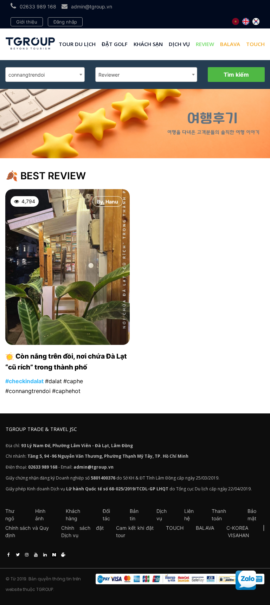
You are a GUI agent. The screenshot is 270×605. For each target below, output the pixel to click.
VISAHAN (238, 535)
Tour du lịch (77, 43)
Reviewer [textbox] (109, 75)
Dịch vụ (179, 43)
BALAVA (230, 43)
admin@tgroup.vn (91, 6)
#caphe (73, 381)
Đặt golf (115, 43)
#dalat (53, 381)
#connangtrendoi (28, 390)
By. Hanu (107, 202)
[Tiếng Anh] (245, 21)
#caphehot (66, 390)
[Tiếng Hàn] (255, 21)
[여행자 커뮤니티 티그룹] (135, 123)
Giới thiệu (26, 22)
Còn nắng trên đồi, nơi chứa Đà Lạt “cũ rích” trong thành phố (66, 362)
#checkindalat (24, 381)
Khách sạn (148, 43)
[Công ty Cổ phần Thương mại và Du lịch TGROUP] (180, 579)
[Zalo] (246, 580)
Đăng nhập (65, 22)
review (205, 43)
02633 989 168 (38, 6)
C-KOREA (237, 528)
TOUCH (255, 43)
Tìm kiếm (236, 74)
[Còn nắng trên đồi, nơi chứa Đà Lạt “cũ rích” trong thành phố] (67, 343)
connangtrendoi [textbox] (26, 75)
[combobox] (45, 74)
